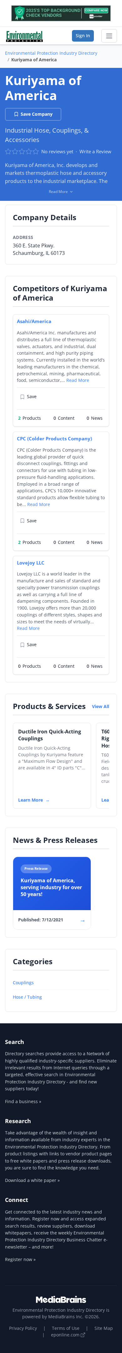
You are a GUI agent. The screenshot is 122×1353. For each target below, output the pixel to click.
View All (100, 706)
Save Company (37, 114)
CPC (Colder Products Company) (54, 438)
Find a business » (23, 1101)
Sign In (83, 35)
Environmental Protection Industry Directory (51, 53)
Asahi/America (34, 321)
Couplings (23, 983)
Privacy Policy (23, 1328)
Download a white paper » (32, 1180)
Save (32, 396)
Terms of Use (65, 1328)
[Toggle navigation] (109, 36)
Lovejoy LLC (30, 563)
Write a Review (95, 151)
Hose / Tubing (27, 997)
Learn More (30, 800)
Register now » (20, 1259)
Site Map (103, 1328)
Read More (77, 380)
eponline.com (66, 1335)
